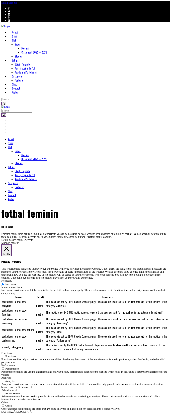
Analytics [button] (6, 377)
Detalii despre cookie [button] (12, 239)
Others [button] (4, 402)
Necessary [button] (6, 280)
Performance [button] (8, 365)
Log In (5, 2)
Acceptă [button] (28, 239)
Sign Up (13, 2)
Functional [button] (7, 353)
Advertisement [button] (9, 390)
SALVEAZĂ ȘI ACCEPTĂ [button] (16, 411)
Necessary (10, 284)
